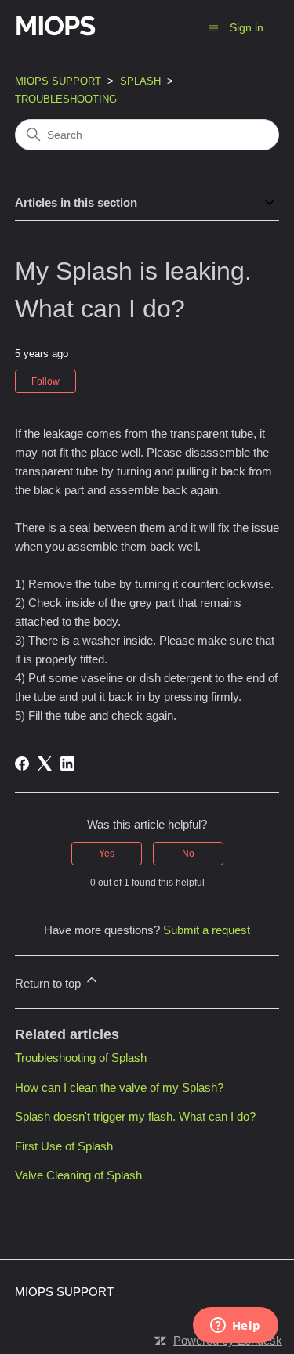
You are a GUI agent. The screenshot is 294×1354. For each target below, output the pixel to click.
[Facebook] (22, 763)
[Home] (100, 35)
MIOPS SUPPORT (58, 81)
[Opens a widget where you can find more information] (235, 1326)
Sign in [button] (246, 27)
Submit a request (206, 930)
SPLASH (140, 81)
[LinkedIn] (67, 763)
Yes (106, 853)
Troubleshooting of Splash (81, 1057)
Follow (45, 381)
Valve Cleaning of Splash (78, 1175)
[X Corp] (45, 763)
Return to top (49, 983)
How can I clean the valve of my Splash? (119, 1087)
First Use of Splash (64, 1146)
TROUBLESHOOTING (66, 99)
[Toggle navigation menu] (214, 27)
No (188, 853)
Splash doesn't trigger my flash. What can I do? (135, 1116)
